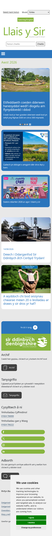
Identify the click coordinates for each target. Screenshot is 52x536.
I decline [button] (31, 523)
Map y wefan (6, 514)
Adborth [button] (13, 476)
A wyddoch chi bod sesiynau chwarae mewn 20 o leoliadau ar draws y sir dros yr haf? (26, 299)
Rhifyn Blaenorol (8, 491)
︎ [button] (30, 124)
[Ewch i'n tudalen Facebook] (23, 432)
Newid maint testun (11, 12)
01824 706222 (7, 424)
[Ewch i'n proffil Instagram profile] (23, 445)
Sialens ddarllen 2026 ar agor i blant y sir (21, 202)
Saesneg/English (25, 19)
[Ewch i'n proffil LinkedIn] (23, 451)
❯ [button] (47, 86)
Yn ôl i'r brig (26, 327)
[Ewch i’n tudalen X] (23, 438)
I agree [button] (31, 518)
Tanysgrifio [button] (14, 395)
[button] (40, 44)
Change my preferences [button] (31, 527)
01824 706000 (7, 416)
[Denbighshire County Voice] (26, 32)
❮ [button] (4, 86)
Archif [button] (12, 367)
